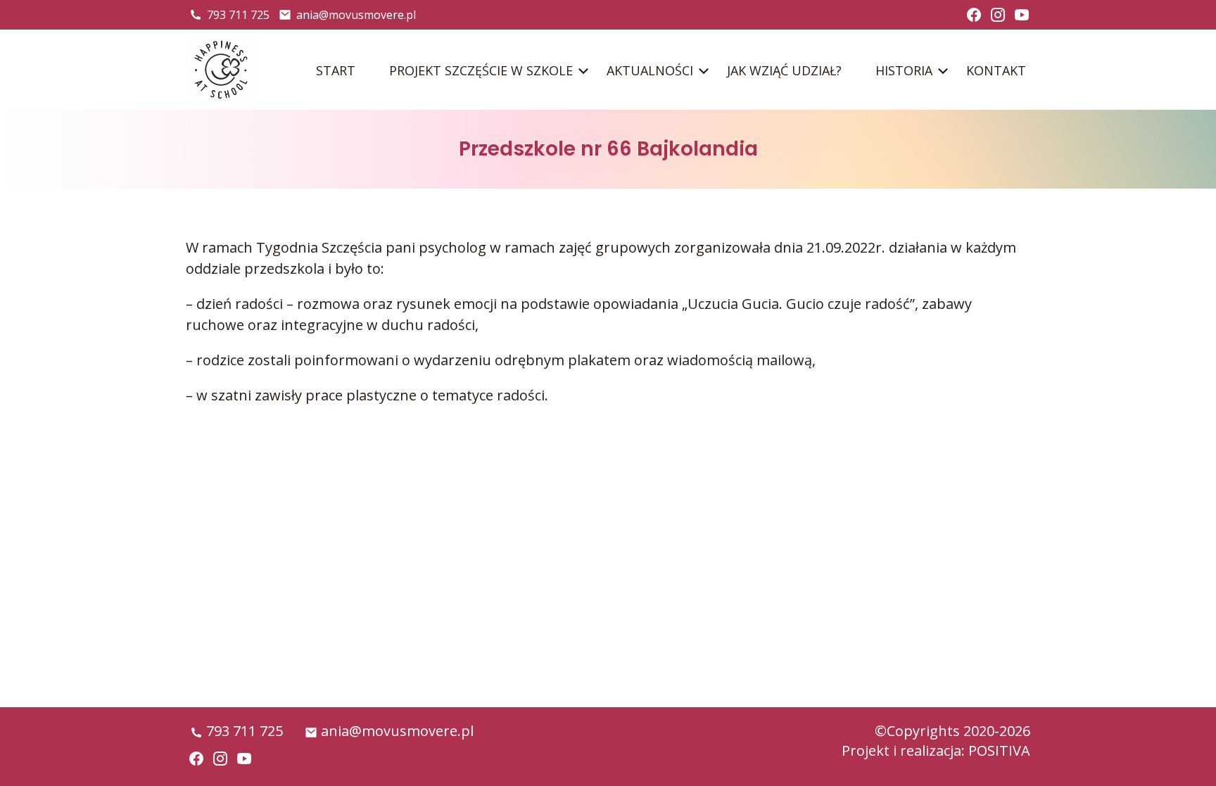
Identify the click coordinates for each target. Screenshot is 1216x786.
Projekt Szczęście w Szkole (481, 70)
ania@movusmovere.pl (356, 15)
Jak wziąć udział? (784, 70)
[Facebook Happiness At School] (973, 14)
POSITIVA (999, 750)
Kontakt (996, 70)
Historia (903, 70)
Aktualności (650, 70)
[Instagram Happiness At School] (997, 14)
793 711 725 (238, 15)
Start (335, 70)
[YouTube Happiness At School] (1021, 14)
